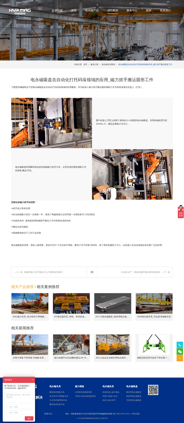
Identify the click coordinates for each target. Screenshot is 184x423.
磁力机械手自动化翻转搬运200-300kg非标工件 (76, 358)
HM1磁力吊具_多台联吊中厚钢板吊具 (31, 316)
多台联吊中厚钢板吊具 (58, 396)
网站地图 (136, 414)
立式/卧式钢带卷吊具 (58, 400)
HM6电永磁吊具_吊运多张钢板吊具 (154, 316)
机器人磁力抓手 (89, 87)
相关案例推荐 (48, 287)
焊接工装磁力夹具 (110, 396)
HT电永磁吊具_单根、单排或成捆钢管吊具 (74, 316)
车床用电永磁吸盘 (133, 400)
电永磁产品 (92, 10)
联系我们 (165, 10)
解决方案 (94, 64)
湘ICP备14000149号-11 (122, 414)
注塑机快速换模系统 (83, 392)
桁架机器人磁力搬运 (111, 392)
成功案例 (112, 10)
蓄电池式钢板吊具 (57, 392)
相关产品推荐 (22, 287)
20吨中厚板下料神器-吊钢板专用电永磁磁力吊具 (36, 358)
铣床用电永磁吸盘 (133, 396)
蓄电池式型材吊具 (57, 404)
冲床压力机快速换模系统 (85, 396)
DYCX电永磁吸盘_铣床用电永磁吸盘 (113, 316)
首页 (74, 10)
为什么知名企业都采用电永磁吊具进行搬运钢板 (118, 358)
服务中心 (132, 10)
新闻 (148, 10)
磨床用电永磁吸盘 (133, 392)
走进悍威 (57, 10)
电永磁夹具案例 (108, 64)
